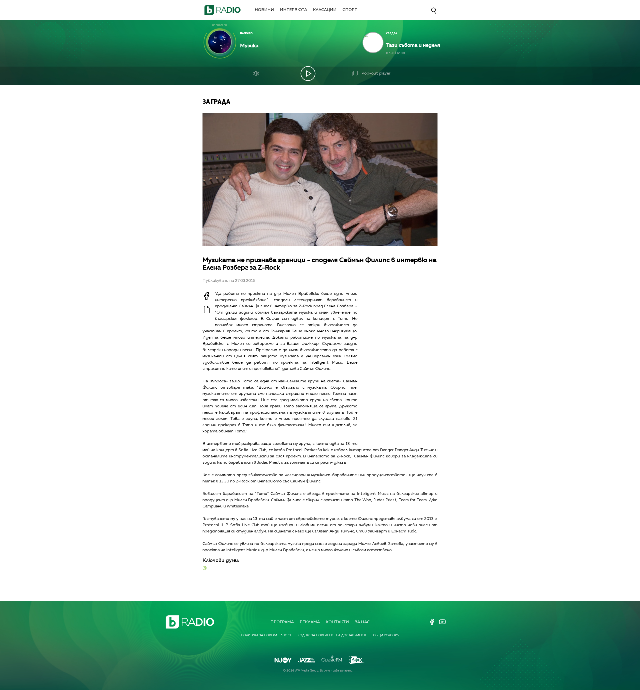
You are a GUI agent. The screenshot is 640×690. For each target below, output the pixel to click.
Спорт (349, 10)
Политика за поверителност (266, 635)
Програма (282, 622)
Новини (264, 10)
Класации (324, 10)
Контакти (337, 622)
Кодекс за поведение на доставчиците (332, 635)
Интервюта (293, 10)
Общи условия (386, 635)
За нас (362, 622)
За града (216, 101)
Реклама (310, 622)
